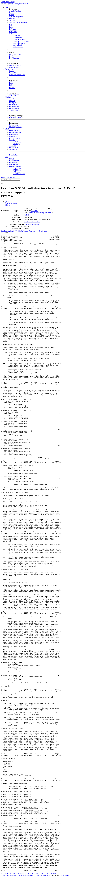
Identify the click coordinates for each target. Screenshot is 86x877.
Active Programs (19, 43)
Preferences (13, 162)
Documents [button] (9, 69)
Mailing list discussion (31, 224)
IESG (11, 24)
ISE (10, 86)
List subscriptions (15, 166)
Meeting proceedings (16, 127)
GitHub (62, 875)
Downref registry (15, 138)
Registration (13, 104)
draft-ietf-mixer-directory (36, 213)
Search (11, 71)
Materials (12, 101)
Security (12, 20)
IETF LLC (12, 30)
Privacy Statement (51, 873)
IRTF (11, 28)
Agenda (11, 99)
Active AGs (17, 35)
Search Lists (43, 231)
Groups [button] (7, 7)
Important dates (14, 106)
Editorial (12, 88)
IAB (10, 26)
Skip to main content (7, 2)
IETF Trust (27, 873)
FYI (17, 95)
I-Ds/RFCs (17, 142)
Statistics (12, 140)
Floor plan (12, 103)
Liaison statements (15, 132)
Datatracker (24, 4)
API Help (12, 146)
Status (7, 201)
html (28, 222)
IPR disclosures (14, 130)
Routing (12, 18)
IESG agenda (13, 134)
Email (67, 875)
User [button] (6, 157)
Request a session (15, 108)
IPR (19, 231)
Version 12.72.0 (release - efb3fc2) (29, 875)
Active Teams (18, 47)
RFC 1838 (34, 211)
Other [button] (7, 129)
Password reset (14, 160)
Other (11, 34)
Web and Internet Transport (18, 22)
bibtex (38, 222)
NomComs (12, 136)
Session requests (14, 110)
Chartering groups (15, 54)
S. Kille (26, 215)
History (7, 205)
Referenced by (34, 231)
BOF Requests (14, 58)
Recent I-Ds (13, 73)
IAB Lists (16, 172)
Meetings (16, 144)
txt (25, 222)
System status (13, 149)
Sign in (11, 159)
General (11, 13)
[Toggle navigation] (2, 183)
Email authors (5, 231)
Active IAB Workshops (21, 41)
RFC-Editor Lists (19, 174)
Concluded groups (15, 65)
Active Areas (17, 37)
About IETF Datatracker (9, 875)
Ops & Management (16, 17)
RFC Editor (13, 32)
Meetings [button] (8, 97)
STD (11, 95)
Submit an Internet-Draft (17, 75)
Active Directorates (19, 39)
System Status (45, 875)
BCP (14, 95)
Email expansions (11, 203)
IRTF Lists (17, 170)
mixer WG (48, 213)
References (25, 231)
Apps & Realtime (15, 11)
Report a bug (13, 155)
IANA (42, 873)
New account (13, 164)
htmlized (33, 222)
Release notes (13, 147)
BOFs (11, 56)
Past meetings (13, 125)
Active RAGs (18, 45)
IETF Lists (17, 168)
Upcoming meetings (16, 117)
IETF (2, 873)
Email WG (14, 231)
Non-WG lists (13, 67)
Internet (11, 15)
